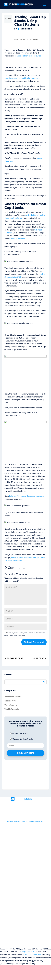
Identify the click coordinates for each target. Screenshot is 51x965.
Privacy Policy (32, 945)
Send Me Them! (25, 753)
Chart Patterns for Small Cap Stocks (25, 205)
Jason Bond (26, 29)
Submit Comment (34, 642)
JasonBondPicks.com (33, 954)
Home (11, 942)
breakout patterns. (17, 238)
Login (19, 942)
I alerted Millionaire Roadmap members (26, 496)
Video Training (10, 705)
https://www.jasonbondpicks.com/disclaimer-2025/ (25, 821)
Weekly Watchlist (11, 709)
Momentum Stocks (30, 39)
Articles (28, 942)
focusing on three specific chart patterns (21, 78)
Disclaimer (17, 945)
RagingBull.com (28, 951)
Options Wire (10, 700)
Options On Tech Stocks (22, 738)
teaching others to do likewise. (28, 55)
